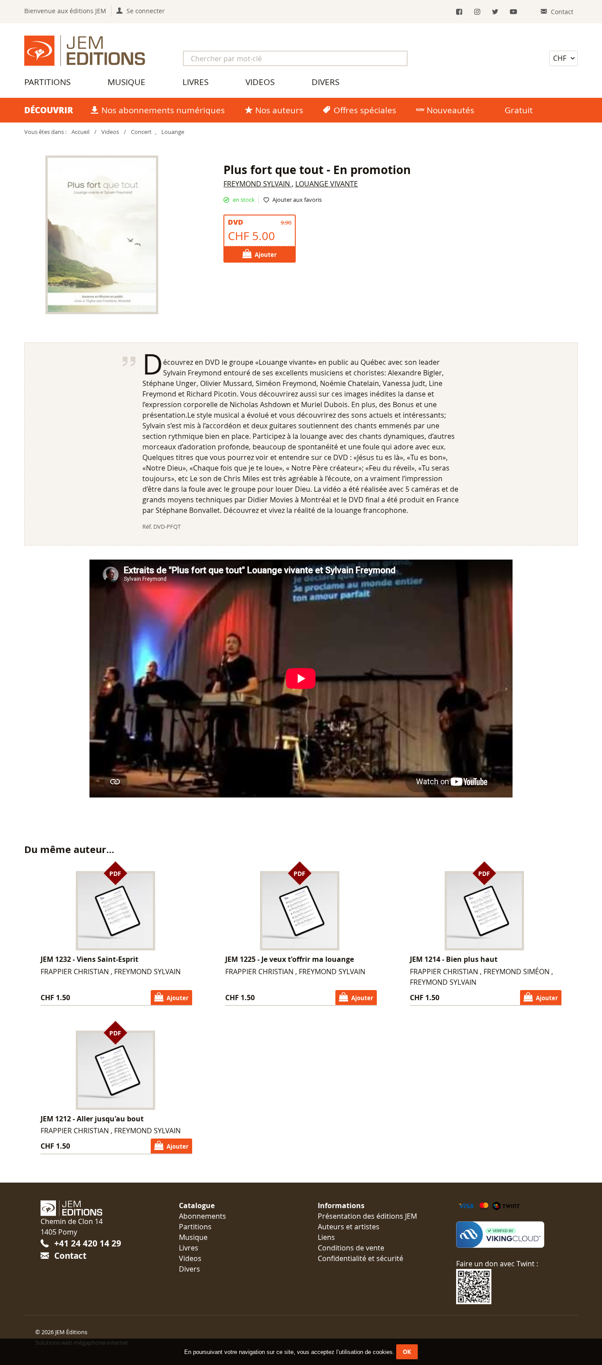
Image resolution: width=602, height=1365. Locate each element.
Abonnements (202, 1216)
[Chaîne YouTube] (513, 11)
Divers (325, 82)
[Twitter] (495, 11)
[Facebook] (459, 11)
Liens (326, 1237)
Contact (70, 1255)
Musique (126, 82)
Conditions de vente (351, 1248)
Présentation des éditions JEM (367, 1216)
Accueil (80, 132)
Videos (260, 82)
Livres (195, 82)
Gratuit (519, 110)
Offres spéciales (365, 110)
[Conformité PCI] (508, 1234)
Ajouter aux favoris (297, 200)
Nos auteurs (279, 110)
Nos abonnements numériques (163, 110)
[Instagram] (477, 11)
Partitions (47, 82)
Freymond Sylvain (257, 184)
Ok (407, 1352)
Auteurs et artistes (348, 1226)
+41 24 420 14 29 (87, 1243)
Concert (141, 132)
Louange (172, 132)
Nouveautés (450, 110)
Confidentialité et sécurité (360, 1258)
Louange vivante (326, 184)
